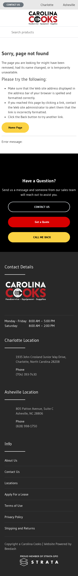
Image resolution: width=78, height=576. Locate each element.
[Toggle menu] (6, 18)
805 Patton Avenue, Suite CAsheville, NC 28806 (34, 411)
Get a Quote (42, 222)
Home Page (15, 127)
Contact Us (13, 4)
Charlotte (47, 5)
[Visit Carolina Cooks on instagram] (6, 310)
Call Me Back (42, 237)
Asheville (69, 5)
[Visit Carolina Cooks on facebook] (15, 310)
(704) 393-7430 (26, 374)
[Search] (5, 32)
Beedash (10, 549)
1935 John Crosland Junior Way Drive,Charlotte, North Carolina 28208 (41, 359)
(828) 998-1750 (26, 426)
